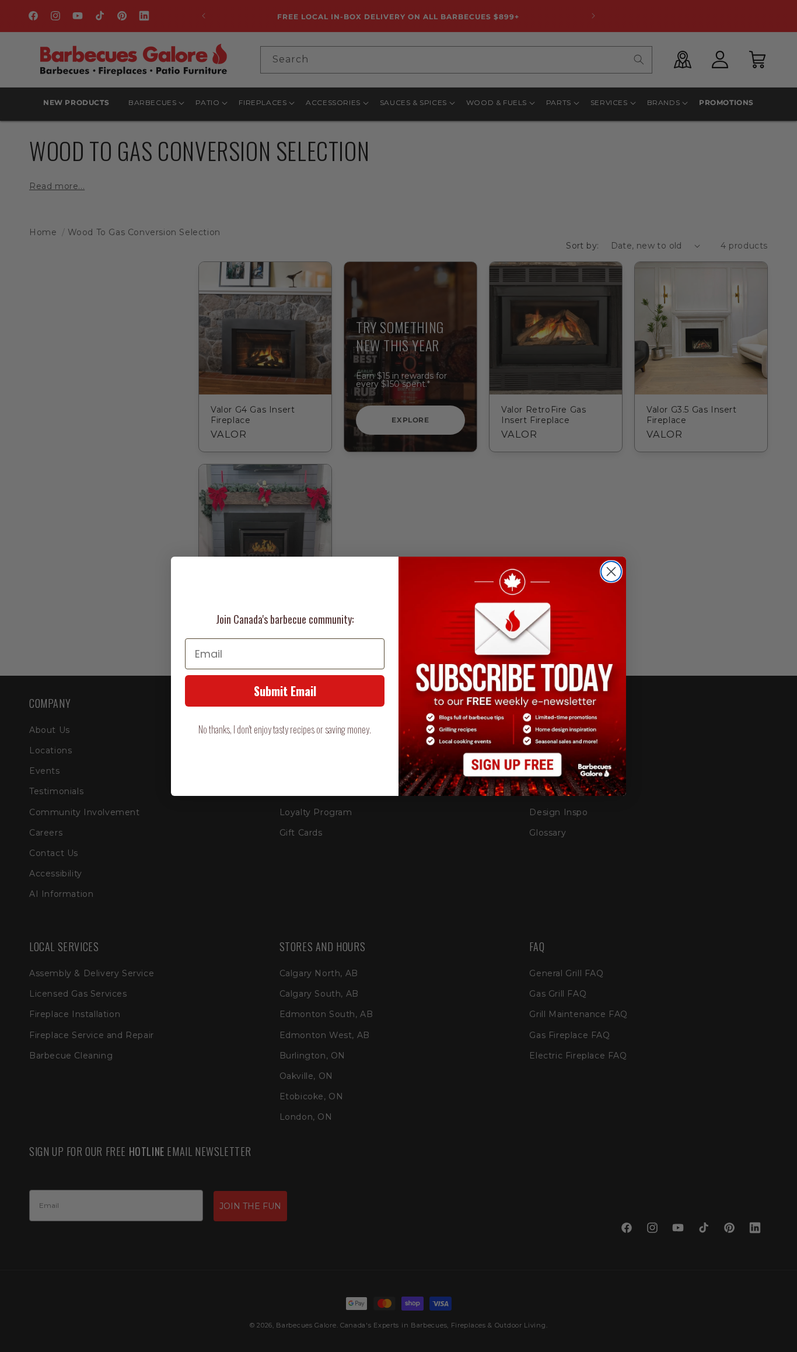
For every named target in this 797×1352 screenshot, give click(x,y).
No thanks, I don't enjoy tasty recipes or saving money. (284, 729)
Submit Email (285, 691)
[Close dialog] (611, 571)
